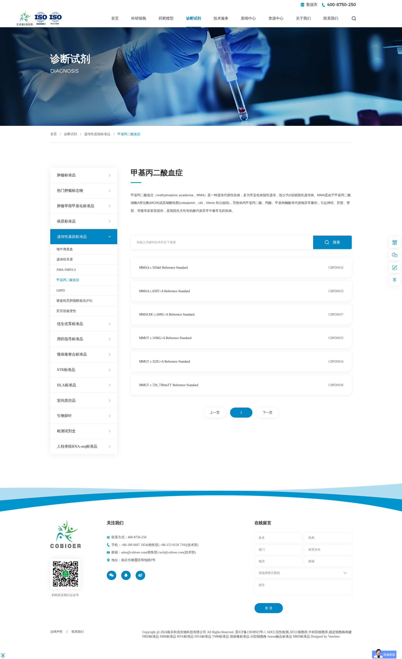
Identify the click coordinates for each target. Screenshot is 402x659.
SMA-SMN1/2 (66, 269)
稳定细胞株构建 (340, 632)
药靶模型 (166, 18)
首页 (115, 18)
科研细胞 (138, 18)
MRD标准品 (301, 636)
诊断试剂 (193, 18)
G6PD (61, 290)
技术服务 (221, 18)
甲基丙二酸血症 (68, 280)
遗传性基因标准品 (97, 134)
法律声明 (56, 631)
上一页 (215, 412)
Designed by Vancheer (325, 636)
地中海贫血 (65, 249)
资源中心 (275, 18)
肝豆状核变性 (66, 311)
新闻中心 (248, 18)
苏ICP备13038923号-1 (250, 632)
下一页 (267, 412)
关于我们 (303, 18)
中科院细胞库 (318, 632)
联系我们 (330, 18)
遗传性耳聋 (65, 259)
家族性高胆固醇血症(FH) (74, 300)
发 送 (268, 608)
